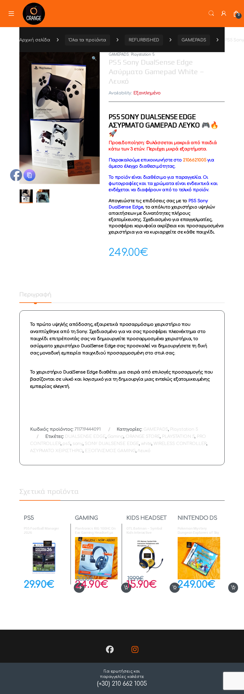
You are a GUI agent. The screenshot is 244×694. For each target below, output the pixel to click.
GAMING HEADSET (88, 521)
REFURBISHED (144, 40)
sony (78, 443)
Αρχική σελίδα (34, 40)
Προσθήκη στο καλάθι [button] (119, 588)
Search (211, 13)
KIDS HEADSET (146, 518)
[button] (94, 58)
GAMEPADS (194, 40)
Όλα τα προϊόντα (87, 40)
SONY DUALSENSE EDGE (112, 443)
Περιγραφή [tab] (35, 295)
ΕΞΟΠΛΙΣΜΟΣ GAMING (110, 451)
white (146, 443)
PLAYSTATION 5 (178, 436)
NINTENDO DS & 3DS (197, 521)
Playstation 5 (143, 54)
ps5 (66, 443)
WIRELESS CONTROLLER (180, 443)
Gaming (115, 436)
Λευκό (143, 451)
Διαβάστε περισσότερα (69, 588)
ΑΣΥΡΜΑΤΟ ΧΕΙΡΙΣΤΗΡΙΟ (56, 451)
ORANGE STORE (143, 436)
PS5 (29, 518)
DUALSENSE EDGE (85, 436)
